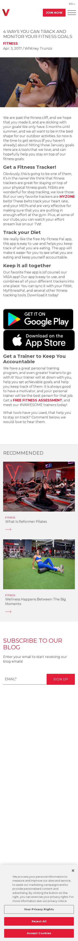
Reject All (39, 921)
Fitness (10, 44)
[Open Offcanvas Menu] (72, 12)
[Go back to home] (6, 12)
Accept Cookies (39, 933)
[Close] (73, 870)
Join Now (54, 13)
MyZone (67, 197)
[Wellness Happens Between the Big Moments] (39, 611)
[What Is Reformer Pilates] (39, 529)
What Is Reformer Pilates (26, 522)
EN (71, 3)
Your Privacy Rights (39, 909)
